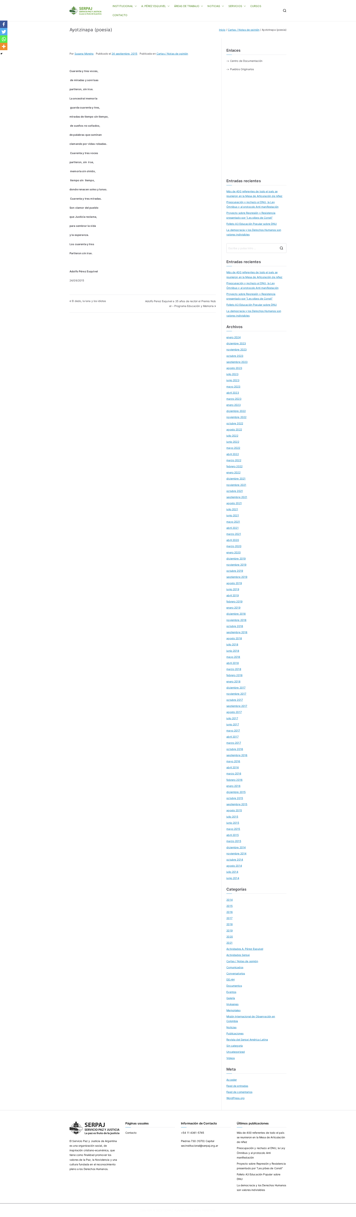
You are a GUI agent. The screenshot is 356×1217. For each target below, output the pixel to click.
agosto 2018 (234, 638)
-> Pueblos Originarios (240, 69)
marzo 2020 (233, 546)
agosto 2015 (234, 810)
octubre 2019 (234, 570)
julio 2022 (232, 435)
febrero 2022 (234, 466)
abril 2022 (232, 454)
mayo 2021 (233, 521)
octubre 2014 (234, 859)
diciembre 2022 (236, 411)
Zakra (195, 1210)
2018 (229, 924)
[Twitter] (3, 31)
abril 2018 (232, 663)
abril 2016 (232, 767)
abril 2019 (232, 595)
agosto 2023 (234, 368)
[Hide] (1, 53)
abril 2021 (232, 527)
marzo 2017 (233, 742)
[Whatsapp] (3, 39)
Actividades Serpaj (238, 954)
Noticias (231, 1027)
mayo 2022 (233, 447)
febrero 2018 (234, 675)
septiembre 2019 (236, 576)
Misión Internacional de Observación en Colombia (250, 1019)
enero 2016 (233, 785)
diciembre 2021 (235, 478)
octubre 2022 (234, 423)
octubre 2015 (234, 798)
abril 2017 (232, 736)
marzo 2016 (233, 773)
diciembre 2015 (236, 792)
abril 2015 (232, 835)
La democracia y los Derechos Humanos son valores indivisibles (253, 232)
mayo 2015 (233, 828)
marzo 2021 (233, 533)
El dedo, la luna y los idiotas (89, 301)
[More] (3, 46)
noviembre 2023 (236, 349)
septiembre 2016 (236, 755)
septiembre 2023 (237, 361)
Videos (230, 1058)
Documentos (234, 985)
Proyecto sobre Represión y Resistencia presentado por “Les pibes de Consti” (250, 215)
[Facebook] (3, 24)
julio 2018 (232, 644)
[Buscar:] (256, 248)
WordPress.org (235, 1098)
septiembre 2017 (236, 705)
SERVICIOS (235, 6)
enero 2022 (233, 472)
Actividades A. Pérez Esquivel (244, 948)
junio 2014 (232, 878)
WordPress (208, 1210)
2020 (229, 936)
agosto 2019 (234, 583)
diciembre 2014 (236, 847)
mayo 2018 (233, 656)
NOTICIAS (213, 6)
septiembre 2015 (236, 804)
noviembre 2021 (236, 484)
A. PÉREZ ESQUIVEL (153, 6)
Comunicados (234, 967)
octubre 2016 (234, 749)
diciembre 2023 (236, 343)
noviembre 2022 (236, 417)
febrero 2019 (234, 601)
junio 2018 (232, 650)
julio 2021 (232, 509)
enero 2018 (233, 681)
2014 (229, 899)
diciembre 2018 (236, 613)
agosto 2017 (234, 712)
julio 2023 (232, 374)
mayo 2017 (233, 730)
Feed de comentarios (239, 1092)
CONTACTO (120, 15)
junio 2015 (232, 822)
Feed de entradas (237, 1085)
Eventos (231, 992)
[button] (135, 6)
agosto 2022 (234, 429)
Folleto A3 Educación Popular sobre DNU (251, 223)
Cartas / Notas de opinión (172, 53)
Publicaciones (234, 1033)
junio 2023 (232, 380)
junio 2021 (232, 515)
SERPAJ (168, 1210)
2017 (229, 918)
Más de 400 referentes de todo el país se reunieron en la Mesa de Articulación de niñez (254, 194)
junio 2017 (232, 724)
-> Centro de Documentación (244, 60)
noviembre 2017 (236, 693)
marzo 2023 (233, 398)
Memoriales (233, 1010)
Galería (230, 998)
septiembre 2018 (236, 632)
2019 (229, 930)
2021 (229, 942)
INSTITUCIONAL (123, 6)
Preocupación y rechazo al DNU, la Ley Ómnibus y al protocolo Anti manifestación (252, 204)
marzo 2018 (233, 669)
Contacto (131, 1132)
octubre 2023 (234, 355)
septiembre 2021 (236, 497)
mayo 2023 (233, 386)
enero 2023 (233, 404)
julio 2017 (232, 718)
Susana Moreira (84, 53)
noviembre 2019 (236, 564)
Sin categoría (234, 1045)
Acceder (231, 1079)
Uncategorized (235, 1051)
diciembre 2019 (236, 558)
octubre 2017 (234, 699)
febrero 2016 (234, 779)
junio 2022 (232, 441)
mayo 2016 (233, 761)
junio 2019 (232, 589)
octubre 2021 (234, 491)
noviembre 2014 (236, 853)
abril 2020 (232, 540)
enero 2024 (233, 337)
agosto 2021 (234, 503)
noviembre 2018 (236, 620)
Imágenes (232, 1004)
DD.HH (230, 979)
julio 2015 (232, 816)
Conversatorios (235, 973)
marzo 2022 (233, 460)
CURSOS (255, 6)
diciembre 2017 (235, 687)
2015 (229, 905)
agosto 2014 (234, 865)
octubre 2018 (234, 626)
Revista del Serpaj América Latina (247, 1039)
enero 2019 (233, 607)
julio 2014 (232, 871)
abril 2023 (232, 392)
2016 (229, 912)
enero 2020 (233, 552)
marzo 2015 (233, 841)
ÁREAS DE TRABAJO (186, 6)
